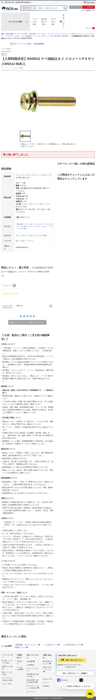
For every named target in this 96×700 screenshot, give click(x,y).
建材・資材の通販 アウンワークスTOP (14, 34)
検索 (64, 8)
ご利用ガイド (89, 10)
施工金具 (33, 34)
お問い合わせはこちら (74, 660)
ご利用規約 (30, 665)
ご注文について (52, 645)
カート (90, 28)
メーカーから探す (34, 21)
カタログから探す (53, 21)
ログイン (46, 682)
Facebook (64, 680)
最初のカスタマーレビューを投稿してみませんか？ (27, 322)
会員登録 (46, 686)
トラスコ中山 (5, 49)
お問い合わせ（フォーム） (47, 668)
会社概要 (30, 661)
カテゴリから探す (16, 22)
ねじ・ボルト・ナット (24, 241)
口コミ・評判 (6, 684)
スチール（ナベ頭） (13, 36)
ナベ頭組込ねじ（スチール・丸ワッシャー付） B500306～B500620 (45, 36)
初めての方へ (63, 21)
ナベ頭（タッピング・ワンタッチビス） (34, 226)
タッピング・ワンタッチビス (57, 34)
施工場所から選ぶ (44, 21)
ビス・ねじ (41, 34)
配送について (21, 647)
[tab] (8, 306)
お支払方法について (73, 645)
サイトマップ (31, 691)
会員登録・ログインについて (27, 645)
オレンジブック (22, 235)
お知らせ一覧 (47, 679)
